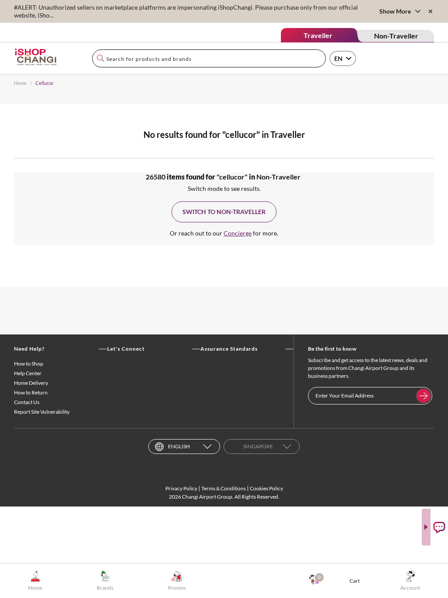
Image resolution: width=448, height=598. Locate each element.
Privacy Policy (181, 488)
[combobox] (209, 58)
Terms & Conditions (223, 488)
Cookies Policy (266, 488)
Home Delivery (31, 383)
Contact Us (26, 402)
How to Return (31, 392)
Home (20, 83)
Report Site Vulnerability (42, 411)
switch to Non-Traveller (224, 211)
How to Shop (28, 363)
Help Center (28, 373)
